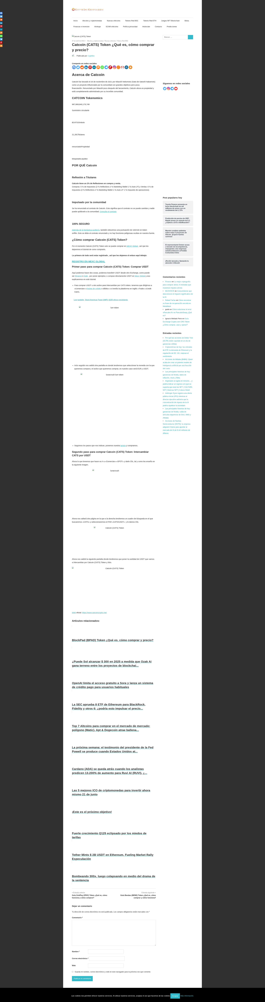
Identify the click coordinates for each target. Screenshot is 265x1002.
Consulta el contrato (108, 212)
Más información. (187, 996)
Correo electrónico (80, 958)
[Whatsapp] (102, 67)
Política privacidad (130, 27)
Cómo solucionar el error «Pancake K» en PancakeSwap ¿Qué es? (177, 312)
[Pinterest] (90, 67)
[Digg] (126, 67)
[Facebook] (74, 67)
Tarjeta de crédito (94, 289)
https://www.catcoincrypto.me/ (94, 613)
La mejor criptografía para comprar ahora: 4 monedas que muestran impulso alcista (177, 285)
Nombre (76, 952)
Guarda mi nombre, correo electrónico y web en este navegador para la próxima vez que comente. (113, 972)
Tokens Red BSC (131, 21)
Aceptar (175, 996)
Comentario (77, 918)
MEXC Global (132, 246)
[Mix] (98, 67)
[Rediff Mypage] (110, 67)
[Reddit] (82, 67)
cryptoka (91, 56)
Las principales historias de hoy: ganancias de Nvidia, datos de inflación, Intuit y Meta (176, 375)
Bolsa (187, 21)
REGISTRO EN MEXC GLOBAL (88, 261)
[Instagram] (114, 67)
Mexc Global (140, 276)
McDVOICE (169, 291)
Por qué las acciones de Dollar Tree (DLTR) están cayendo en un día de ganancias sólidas (178, 341)
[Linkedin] (86, 67)
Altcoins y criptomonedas (92, 21)
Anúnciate (146, 27)
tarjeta (123, 446)
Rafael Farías (170, 300)
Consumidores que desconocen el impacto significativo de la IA (178, 294)
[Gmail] (122, 67)
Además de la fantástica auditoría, (86, 230)
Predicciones (172, 27)
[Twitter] (78, 67)
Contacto (158, 27)
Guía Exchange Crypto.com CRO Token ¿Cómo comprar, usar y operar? (176, 322)
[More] (130, 67)
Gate (86, 276)
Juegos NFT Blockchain (170, 21)
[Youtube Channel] (176, 88)
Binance (78, 276)
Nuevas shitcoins (113, 21)
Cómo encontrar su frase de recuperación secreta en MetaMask (177, 303)
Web (74, 613)
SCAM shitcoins (112, 27)
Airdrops (97, 27)
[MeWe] (94, 67)
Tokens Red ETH (149, 21)
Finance (168, 282)
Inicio (75, 21)
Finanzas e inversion (81, 27)
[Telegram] (106, 67)
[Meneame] (118, 67)
